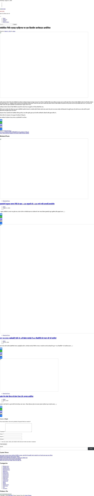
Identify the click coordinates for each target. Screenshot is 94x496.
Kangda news (6, 474)
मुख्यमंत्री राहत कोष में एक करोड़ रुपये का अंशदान (9, 456)
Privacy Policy (6, 22)
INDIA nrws (5, 472)
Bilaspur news (6, 466)
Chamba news (6, 467)
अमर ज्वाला (2, 11)
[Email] (47, 127)
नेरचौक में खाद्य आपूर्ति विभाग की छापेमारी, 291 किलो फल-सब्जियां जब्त (13, 457)
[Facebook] (47, 120)
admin (14, 31)
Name (1, 434)
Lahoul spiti (5, 481)
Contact (4, 20)
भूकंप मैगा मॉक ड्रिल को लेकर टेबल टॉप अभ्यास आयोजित (16, 396)
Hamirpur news (6, 468)
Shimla (4, 483)
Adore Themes (28, 495)
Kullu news (5, 478)
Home (4, 18)
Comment (2, 431)
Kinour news (5, 477)
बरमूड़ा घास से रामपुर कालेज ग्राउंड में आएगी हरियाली (10, 459)
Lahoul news (5, 479)
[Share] (47, 129)
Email (1, 436)
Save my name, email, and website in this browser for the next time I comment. (19, 441)
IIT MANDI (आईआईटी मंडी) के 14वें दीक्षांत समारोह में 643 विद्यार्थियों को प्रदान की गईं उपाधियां (28, 338)
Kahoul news (6, 473)
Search (1, 446)
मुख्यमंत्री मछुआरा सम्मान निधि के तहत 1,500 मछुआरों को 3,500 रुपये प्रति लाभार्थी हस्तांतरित (27, 204)
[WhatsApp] (47, 122)
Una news (5, 488)
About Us (5, 19)
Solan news (5, 485)
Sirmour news (6, 484)
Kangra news (6, 476)
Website (1, 439)
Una (4, 487)
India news (5, 471)
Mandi (4, 482)
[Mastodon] (47, 125)
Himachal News (7, 130)
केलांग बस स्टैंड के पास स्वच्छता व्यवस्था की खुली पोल (10, 460)
